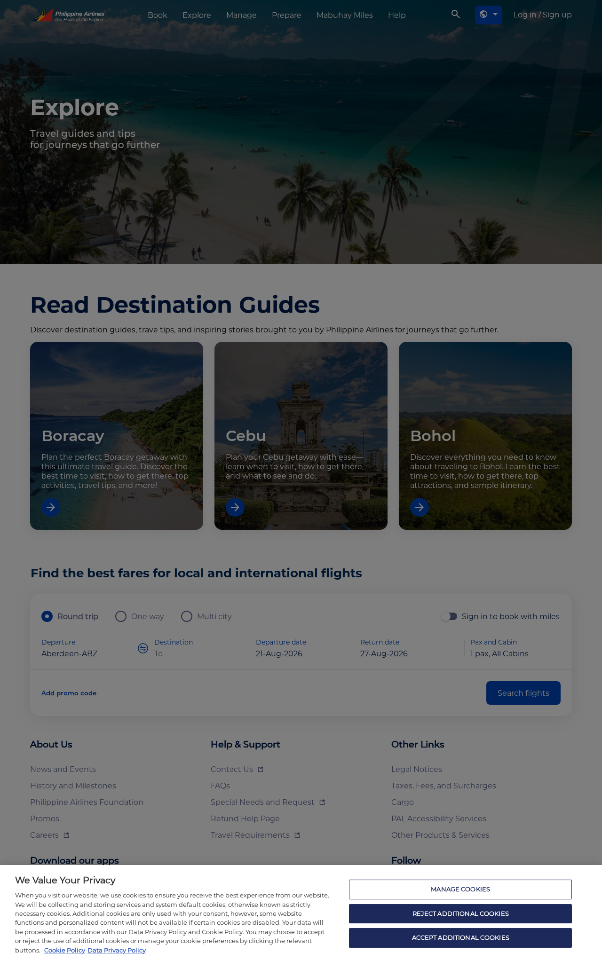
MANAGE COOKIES (460, 889)
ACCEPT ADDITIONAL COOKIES (460, 938)
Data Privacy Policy (116, 950)
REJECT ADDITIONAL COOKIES (460, 913)
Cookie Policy (64, 950)
